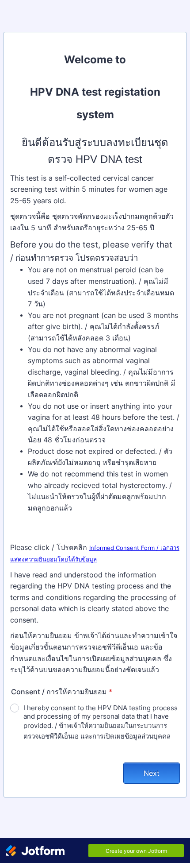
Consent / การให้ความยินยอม (61, 691)
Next (152, 773)
